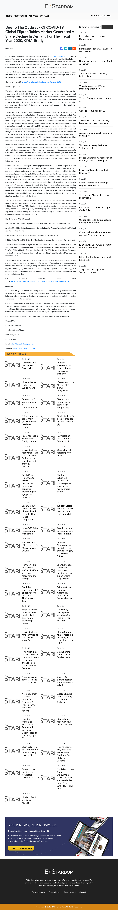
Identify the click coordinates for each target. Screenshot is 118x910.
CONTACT (44, 16)
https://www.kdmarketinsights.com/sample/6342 (41, 82)
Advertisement (70, 892)
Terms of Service (38, 892)
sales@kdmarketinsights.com (22, 344)
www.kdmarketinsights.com (24, 348)
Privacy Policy (54, 892)
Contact (82, 892)
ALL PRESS (33, 16)
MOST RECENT (20, 16)
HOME (9, 16)
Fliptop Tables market (59, 56)
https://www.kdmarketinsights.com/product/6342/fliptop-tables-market (40, 281)
